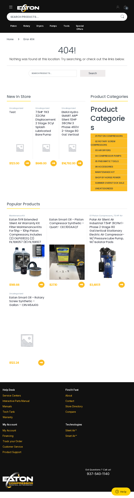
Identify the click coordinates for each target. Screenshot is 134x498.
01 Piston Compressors (109, 136)
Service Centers (12, 395)
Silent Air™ (71, 430)
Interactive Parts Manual (16, 400)
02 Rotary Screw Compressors (103, 143)
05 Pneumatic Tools (107, 161)
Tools (66, 26)
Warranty (8, 417)
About (68, 395)
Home (10, 39)
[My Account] (118, 7)
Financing (8, 435)
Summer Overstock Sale (109, 183)
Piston (13, 26)
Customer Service (13, 446)
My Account (9, 430)
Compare (70, 411)
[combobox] (62, 17)
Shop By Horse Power (107, 177)
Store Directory (74, 406)
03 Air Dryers (103, 150)
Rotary (26, 26)
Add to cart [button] (27, 163)
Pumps (53, 26)
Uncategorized (16, 108)
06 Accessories (104, 166)
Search (122, 17)
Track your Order (12, 441)
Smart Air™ (71, 435)
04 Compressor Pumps (108, 156)
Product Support (12, 452)
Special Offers (79, 27)
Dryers (39, 26)
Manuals (7, 406)
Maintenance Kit (105, 172)
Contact (69, 400)
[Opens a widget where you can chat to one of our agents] (121, 492)
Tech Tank (9, 411)
